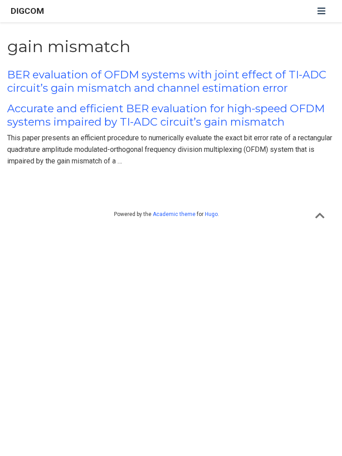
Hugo (211, 214)
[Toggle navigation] (321, 11)
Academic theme (174, 214)
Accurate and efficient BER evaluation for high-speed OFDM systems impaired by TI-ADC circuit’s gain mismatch (166, 115)
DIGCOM (27, 11)
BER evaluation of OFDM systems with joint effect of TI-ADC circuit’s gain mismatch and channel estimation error (166, 81)
